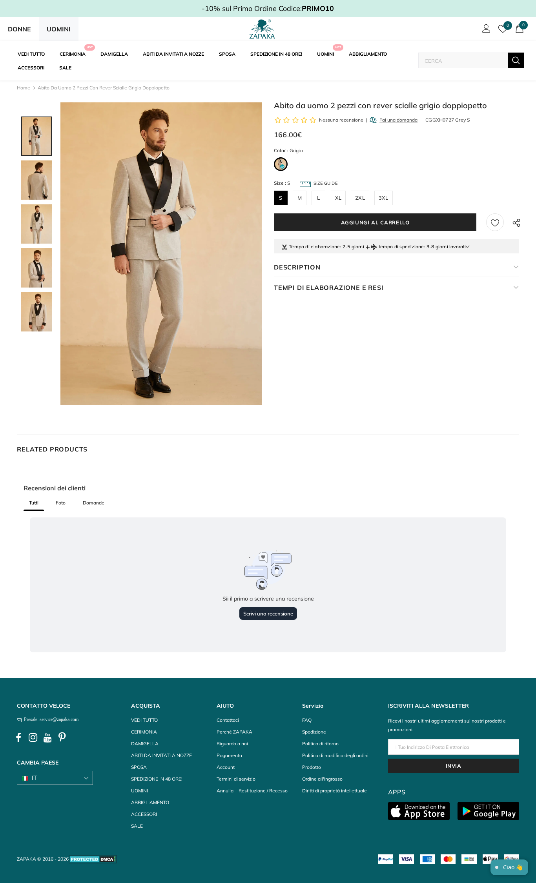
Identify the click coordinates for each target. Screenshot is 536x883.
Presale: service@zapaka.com (50, 719)
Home (23, 88)
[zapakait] (262, 29)
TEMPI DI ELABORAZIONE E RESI (328, 287)
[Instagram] (33, 738)
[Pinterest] (62, 738)
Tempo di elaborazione (314, 246)
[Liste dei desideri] (495, 222)
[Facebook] (18, 738)
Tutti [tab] (33, 503)
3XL (383, 198)
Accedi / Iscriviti (484, 30)
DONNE (19, 29)
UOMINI (59, 29)
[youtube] (47, 738)
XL (338, 198)
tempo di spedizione (401, 246)
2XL (360, 198)
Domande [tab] (93, 503)
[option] (161, 253)
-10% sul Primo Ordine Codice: (268, 8)
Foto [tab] (61, 503)
